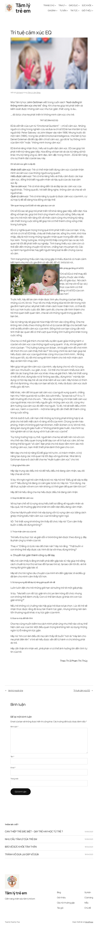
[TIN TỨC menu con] (78, 10)
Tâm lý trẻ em (23, 8)
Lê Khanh (19, 92)
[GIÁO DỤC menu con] (79, 5)
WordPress (89, 922)
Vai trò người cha (15, 690)
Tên (12, 756)
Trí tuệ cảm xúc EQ (82, 690)
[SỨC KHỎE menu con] (92, 5)
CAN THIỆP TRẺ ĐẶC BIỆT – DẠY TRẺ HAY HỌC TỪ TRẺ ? (34, 831)
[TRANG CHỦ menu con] (55, 5)
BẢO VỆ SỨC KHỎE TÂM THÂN (21, 846)
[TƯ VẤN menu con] (67, 10)
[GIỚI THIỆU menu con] (92, 10)
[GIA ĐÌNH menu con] (56, 10)
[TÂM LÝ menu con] (65, 5)
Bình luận (14, 726)
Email (13, 767)
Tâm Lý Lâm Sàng (34, 92)
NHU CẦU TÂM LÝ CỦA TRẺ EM (21, 839)
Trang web (14, 778)
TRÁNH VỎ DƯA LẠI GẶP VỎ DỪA (22, 854)
